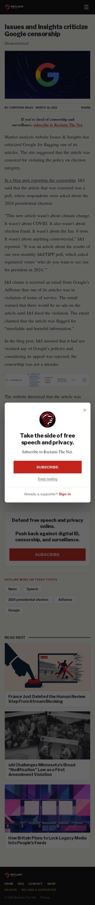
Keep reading (47, 479)
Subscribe (47, 467)
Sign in (65, 494)
